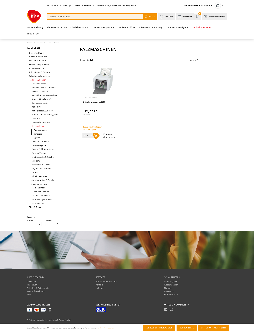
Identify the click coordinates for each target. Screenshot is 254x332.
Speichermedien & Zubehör (43, 180)
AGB (29, 294)
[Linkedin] (165, 309)
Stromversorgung (39, 184)
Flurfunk (168, 288)
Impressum (32, 284)
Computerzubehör (39, 103)
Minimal (33, 222)
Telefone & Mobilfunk (40, 195)
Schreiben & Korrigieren (39, 76)
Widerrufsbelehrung (36, 291)
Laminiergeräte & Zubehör (42, 157)
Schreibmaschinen (39, 176)
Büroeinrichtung (36, 53)
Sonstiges (38, 134)
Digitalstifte (36, 106)
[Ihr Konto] (220, 5)
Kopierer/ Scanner (39, 153)
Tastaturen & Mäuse (40, 191)
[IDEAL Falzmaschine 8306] (102, 81)
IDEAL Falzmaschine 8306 (93, 102)
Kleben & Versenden (38, 56)
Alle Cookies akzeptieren (213, 328)
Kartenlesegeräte (38, 145)
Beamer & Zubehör (39, 91)
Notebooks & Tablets (40, 164)
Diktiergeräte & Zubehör (41, 110)
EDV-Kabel (35, 118)
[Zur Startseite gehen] (34, 16)
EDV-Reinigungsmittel (40, 122)
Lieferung (100, 288)
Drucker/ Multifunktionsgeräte (44, 114)
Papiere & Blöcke (36, 68)
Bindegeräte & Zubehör (41, 99)
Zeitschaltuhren (38, 203)
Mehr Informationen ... (107, 328)
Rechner (35, 172)
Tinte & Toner (35, 207)
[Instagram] (171, 309)
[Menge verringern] (84, 135)
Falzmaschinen (37, 126)
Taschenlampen (38, 187)
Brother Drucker (171, 294)
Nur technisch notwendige (159, 328)
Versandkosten (65, 320)
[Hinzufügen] (96, 136)
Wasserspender (171, 284)
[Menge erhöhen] (91, 135)
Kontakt (99, 284)
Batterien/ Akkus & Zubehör (43, 87)
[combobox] (95, 17)
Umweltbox (169, 291)
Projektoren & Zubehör (41, 168)
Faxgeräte (35, 137)
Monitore (35, 160)
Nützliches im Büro (37, 60)
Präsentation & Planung (39, 72)
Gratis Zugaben (170, 281)
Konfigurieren (187, 328)
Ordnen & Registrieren (39, 64)
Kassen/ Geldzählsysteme (42, 149)
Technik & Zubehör (37, 79)
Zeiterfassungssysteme (41, 199)
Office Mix (31, 281)
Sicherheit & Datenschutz (38, 288)
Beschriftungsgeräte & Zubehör (45, 95)
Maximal (52, 222)
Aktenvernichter (38, 83)
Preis (29, 217)
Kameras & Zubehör (40, 141)
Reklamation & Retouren (106, 281)
